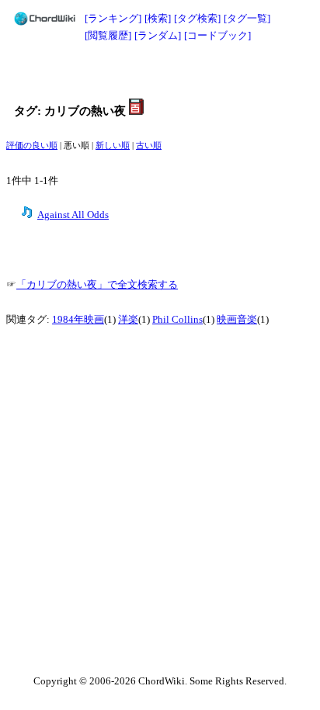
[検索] (157, 18)
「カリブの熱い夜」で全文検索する (97, 284)
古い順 (149, 145)
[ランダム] (157, 35)
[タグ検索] (197, 18)
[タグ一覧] (247, 18)
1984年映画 (78, 319)
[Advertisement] (160, 71)
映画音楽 (237, 319)
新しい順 (113, 145)
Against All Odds (73, 215)
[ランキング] (113, 18)
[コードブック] (217, 35)
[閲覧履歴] (108, 35)
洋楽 (128, 319)
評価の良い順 (31, 145)
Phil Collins (177, 319)
